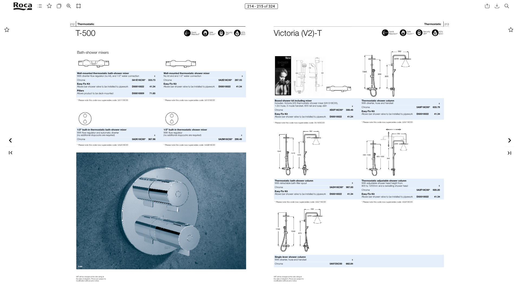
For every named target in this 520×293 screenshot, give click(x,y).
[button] (39, 6)
